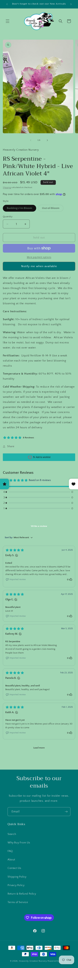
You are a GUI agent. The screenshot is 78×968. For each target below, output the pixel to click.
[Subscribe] (66, 811)
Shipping (7, 188)
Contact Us (14, 868)
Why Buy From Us (19, 842)
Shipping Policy (17, 876)
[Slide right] (47, 140)
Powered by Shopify (58, 961)
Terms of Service (18, 902)
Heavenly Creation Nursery (33, 961)
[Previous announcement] (7, 4)
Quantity (7, 216)
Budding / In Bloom (21, 209)
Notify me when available (39, 266)
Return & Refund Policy (22, 893)
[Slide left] (31, 140)
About (11, 859)
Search (12, 834)
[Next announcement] (71, 4)
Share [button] (10, 446)
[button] (7, 21)
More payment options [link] (39, 257)
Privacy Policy (16, 885)
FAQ (10, 851)
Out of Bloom (52, 209)
